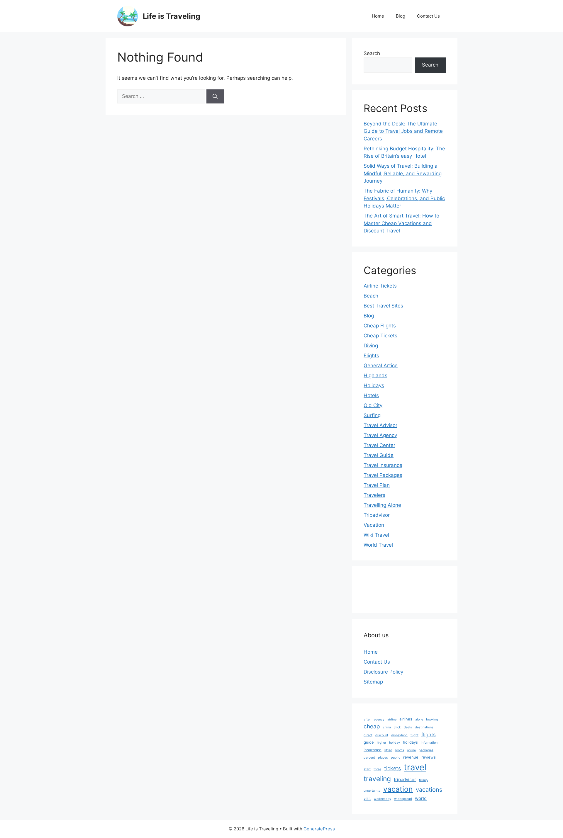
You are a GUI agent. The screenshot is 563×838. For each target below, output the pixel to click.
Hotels (371, 395)
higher (381, 742)
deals (408, 727)
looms (399, 750)
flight (414, 735)
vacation (398, 789)
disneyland (399, 735)
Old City (373, 405)
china (387, 727)
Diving (371, 346)
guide (369, 742)
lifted (388, 750)
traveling (377, 779)
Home (378, 16)
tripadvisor (405, 779)
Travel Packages (383, 475)
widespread (403, 799)
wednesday (382, 799)
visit (367, 798)
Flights (371, 355)
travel (415, 767)
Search (372, 53)
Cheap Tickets (380, 336)
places (383, 757)
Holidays (374, 385)
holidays (410, 742)
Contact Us (428, 16)
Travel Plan (377, 485)
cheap (372, 726)
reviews (428, 757)
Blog (400, 16)
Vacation (374, 525)
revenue (410, 757)
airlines (405, 719)
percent (369, 757)
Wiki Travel (376, 535)
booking (432, 719)
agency (379, 719)
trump (423, 780)
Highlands (375, 375)
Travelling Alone (382, 505)
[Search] (215, 96)
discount (381, 735)
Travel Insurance (383, 465)
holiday (394, 742)
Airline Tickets (380, 286)
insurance (372, 749)
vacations (429, 789)
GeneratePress (319, 829)
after (367, 719)
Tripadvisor (377, 515)
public (395, 757)
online (411, 750)
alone (419, 719)
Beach (371, 296)
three (377, 769)
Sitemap (373, 682)
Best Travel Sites (383, 306)
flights (428, 734)
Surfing (372, 415)
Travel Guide (379, 455)
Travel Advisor (380, 425)
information (429, 742)
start (367, 769)
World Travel (378, 545)
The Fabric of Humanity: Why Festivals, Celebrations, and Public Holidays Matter (404, 198)
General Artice (381, 365)
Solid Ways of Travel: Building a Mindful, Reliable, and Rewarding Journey (403, 173)
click (397, 727)
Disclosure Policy (383, 672)
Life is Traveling (171, 16)
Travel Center (379, 445)
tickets (392, 768)
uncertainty (372, 791)
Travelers (374, 495)
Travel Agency (380, 435)
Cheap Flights (380, 326)
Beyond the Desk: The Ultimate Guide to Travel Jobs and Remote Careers (403, 131)
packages (426, 750)
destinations (424, 727)
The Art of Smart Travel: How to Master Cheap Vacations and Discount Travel (401, 223)
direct (368, 735)
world (421, 798)
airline (391, 719)
